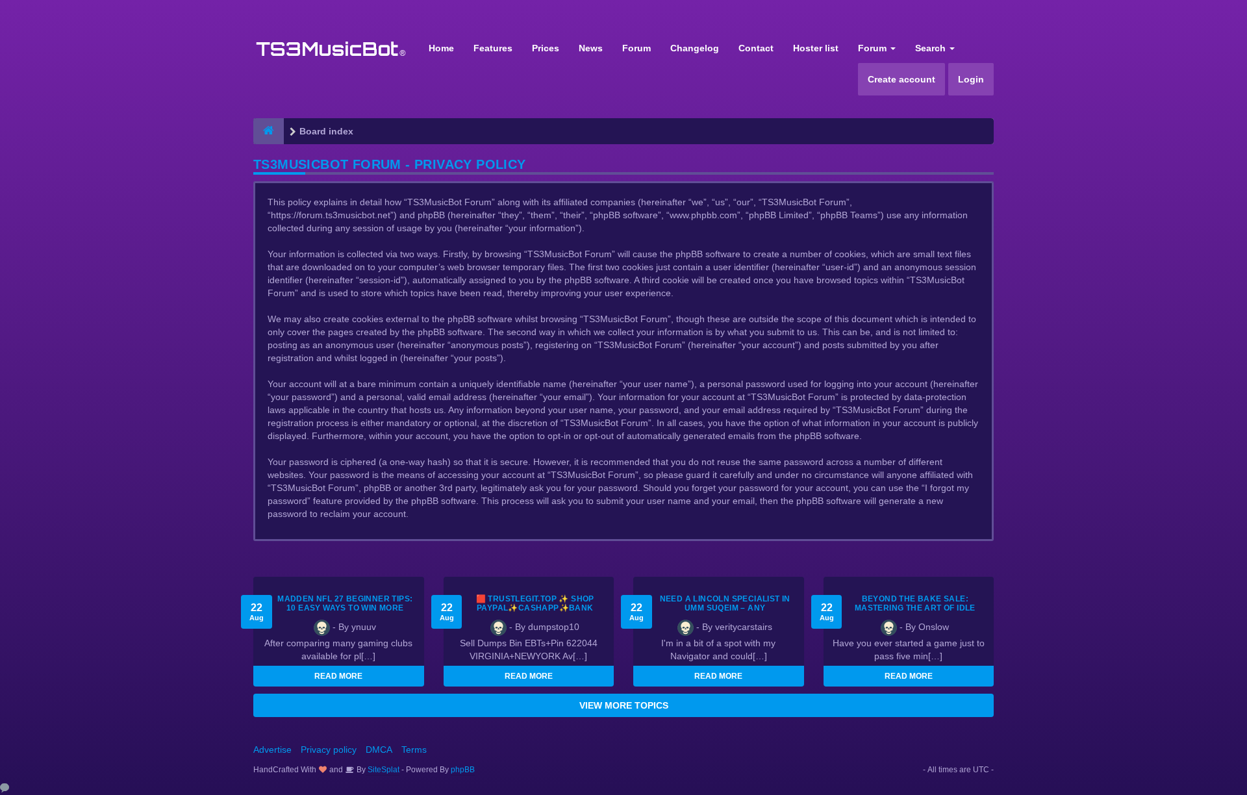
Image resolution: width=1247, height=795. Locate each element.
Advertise (272, 749)
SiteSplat (382, 769)
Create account (901, 79)
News (591, 48)
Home (441, 48)
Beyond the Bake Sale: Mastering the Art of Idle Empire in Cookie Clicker (915, 608)
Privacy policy (329, 749)
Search (931, 48)
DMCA (379, 749)
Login (971, 79)
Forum (636, 48)
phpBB (463, 769)
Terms (414, 749)
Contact (756, 48)
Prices (545, 48)
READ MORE (338, 676)
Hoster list (815, 48)
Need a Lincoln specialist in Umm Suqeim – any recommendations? (725, 608)
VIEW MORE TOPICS (623, 705)
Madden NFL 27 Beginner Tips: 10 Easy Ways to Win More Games (344, 608)
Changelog (694, 48)
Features (492, 48)
